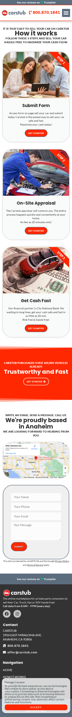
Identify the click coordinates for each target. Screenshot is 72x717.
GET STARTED (36, 133)
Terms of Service (35, 564)
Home (7, 670)
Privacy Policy (62, 561)
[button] (66, 13)
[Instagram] (17, 614)
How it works (14, 677)
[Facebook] (7, 614)
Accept (36, 707)
